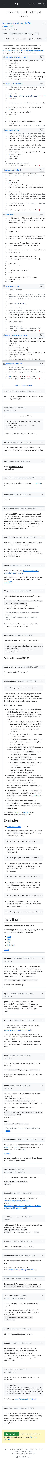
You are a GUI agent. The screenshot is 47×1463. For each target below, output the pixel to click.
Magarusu (8, 591)
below (17, 812)
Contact (17, 1451)
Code (7, 39)
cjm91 (6, 1329)
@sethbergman (19, 1334)
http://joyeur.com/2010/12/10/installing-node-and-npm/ (22, 50)
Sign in (32, 4)
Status (26, 1449)
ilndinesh (8, 1241)
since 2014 (8, 582)
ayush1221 (8, 1408)
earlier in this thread (11, 1147)
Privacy (12, 1449)
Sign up (41, 4)
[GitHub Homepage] (16, 1456)
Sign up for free (11, 1434)
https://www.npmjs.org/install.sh (17, 1030)
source (6, 949)
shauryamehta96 (11, 1369)
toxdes (7, 1086)
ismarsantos (9, 1279)
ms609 (7, 1217)
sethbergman (9, 681)
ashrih (6, 442)
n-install (7, 1154)
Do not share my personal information (23, 1453)
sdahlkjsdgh (9, 478)
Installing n (36, 795)
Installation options (14, 826)
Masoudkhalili (9, 537)
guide (8, 1130)
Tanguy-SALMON (11, 1295)
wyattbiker (8, 1020)
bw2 (6, 461)
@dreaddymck (9, 1284)
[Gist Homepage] (16, 3)
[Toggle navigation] (3, 3)
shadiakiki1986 (10, 408)
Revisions (20, 39)
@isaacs (7, 1002)
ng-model (8, 994)
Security (19, 1449)
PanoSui (7, 1193)
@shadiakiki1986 (16, 466)
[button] (32, 33)
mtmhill (7, 1343)
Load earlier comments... (23, 385)
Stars (36, 39)
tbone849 (8, 635)
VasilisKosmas (10, 1169)
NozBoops (8, 958)
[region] (23, 70)
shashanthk (8, 391)
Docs (41, 1449)
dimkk (6, 494)
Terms (6, 1449)
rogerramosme (10, 667)
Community (33, 1449)
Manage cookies (27, 1451)
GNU (11, 945)
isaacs (5, 23)
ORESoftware (9, 509)
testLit (6, 1055)
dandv (6, 565)
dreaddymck (9, 1255)
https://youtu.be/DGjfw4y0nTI (26, 1399)
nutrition (39, 483)
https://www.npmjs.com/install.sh (16, 1201)
